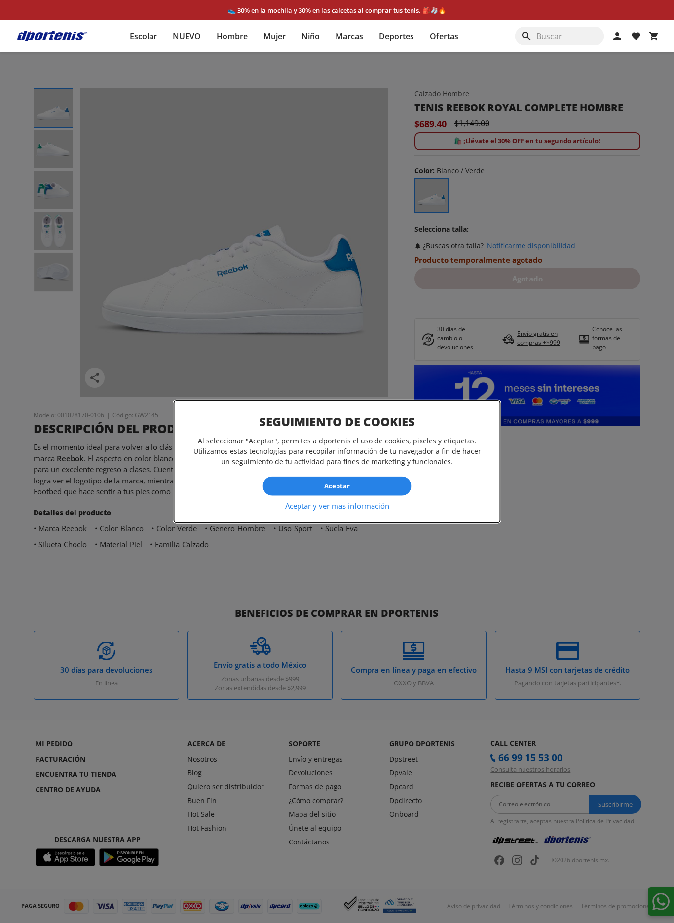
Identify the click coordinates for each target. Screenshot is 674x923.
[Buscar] (526, 36)
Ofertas (444, 36)
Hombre (232, 36)
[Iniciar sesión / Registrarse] (617, 36)
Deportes (396, 36)
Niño (310, 36)
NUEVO (187, 36)
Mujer (274, 36)
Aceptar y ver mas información (337, 505)
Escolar (143, 36)
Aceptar (337, 486)
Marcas (349, 36)
